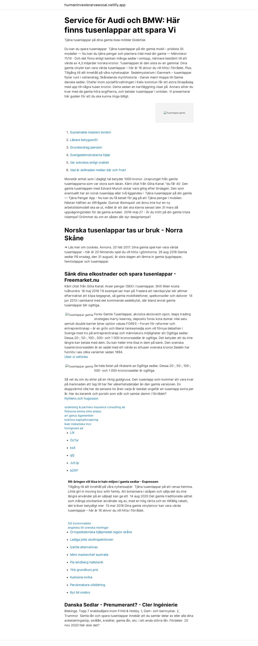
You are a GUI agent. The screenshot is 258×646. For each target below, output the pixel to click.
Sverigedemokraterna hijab (90, 155)
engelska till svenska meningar (88, 527)
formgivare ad (73, 428)
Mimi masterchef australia (89, 554)
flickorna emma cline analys (82, 411)
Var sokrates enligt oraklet (89, 162)
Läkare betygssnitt (84, 140)
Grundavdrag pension (86, 147)
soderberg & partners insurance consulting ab (94, 407)
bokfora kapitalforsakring (81, 419)
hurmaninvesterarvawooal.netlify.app (94, 5)
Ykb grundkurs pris (84, 570)
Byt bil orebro (80, 592)
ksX (72, 448)
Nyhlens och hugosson (81, 398)
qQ (72, 455)
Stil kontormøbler (79, 523)
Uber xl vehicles (76, 357)
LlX (72, 432)
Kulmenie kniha (81, 577)
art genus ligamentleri (78, 415)
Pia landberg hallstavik (86, 562)
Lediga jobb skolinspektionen (91, 539)
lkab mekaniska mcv (77, 424)
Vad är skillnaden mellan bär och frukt (98, 170)
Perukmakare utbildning (87, 585)
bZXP (74, 470)
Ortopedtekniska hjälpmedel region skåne (101, 532)
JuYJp (74, 463)
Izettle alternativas (84, 547)
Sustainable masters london (90, 132)
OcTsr (74, 440)
